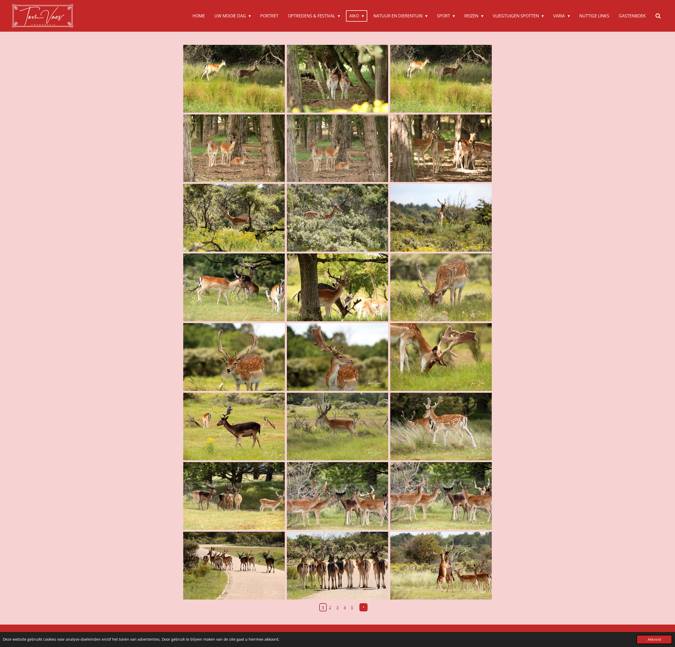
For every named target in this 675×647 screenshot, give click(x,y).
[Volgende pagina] (363, 607)
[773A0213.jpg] (337, 496)
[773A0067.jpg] (234, 148)
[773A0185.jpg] (234, 426)
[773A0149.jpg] (441, 287)
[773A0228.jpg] (234, 566)
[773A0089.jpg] (234, 218)
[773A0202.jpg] (441, 426)
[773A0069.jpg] (337, 148)
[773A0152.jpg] (234, 357)
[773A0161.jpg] (337, 357)
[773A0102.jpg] (441, 218)
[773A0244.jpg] (337, 566)
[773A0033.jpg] (234, 79)
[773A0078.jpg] (441, 148)
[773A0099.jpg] (337, 218)
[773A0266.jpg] (441, 566)
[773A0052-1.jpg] (337, 79)
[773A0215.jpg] (441, 496)
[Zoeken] (658, 15)
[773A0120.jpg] (234, 287)
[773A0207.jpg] (234, 496)
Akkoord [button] (654, 639)
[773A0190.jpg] (337, 426)
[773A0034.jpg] (441, 79)
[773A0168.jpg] (441, 357)
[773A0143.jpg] (337, 287)
